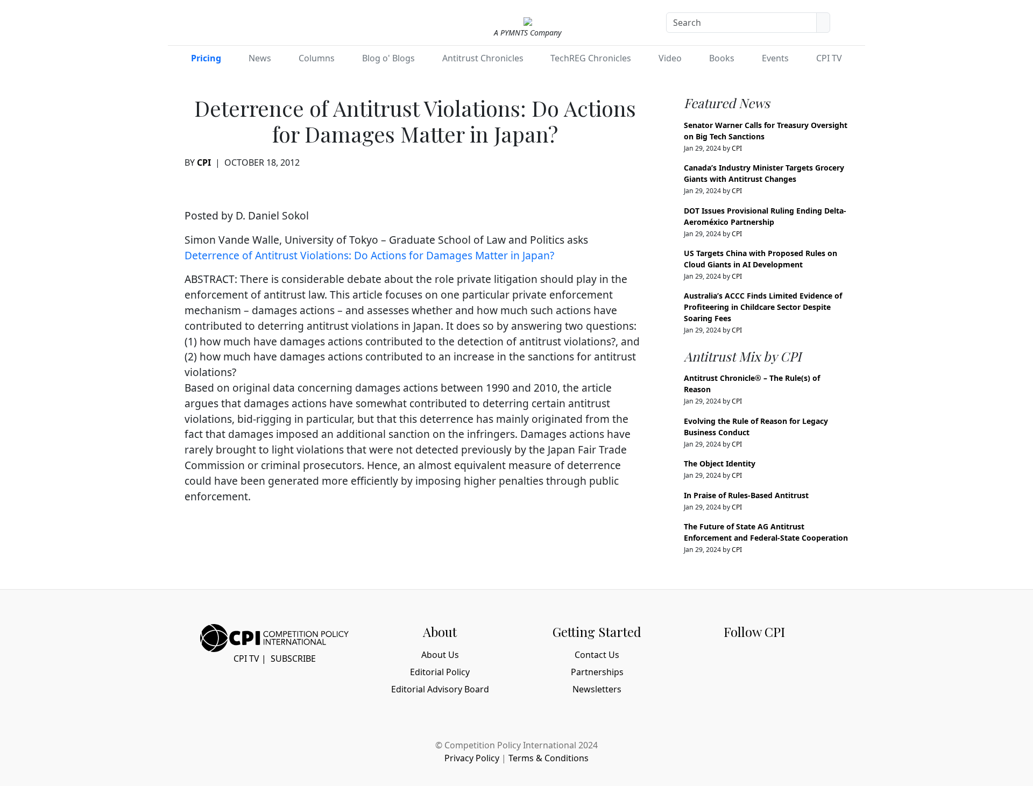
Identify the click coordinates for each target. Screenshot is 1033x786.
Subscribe (293, 658)
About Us (440, 655)
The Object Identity (719, 463)
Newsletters (596, 689)
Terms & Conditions (548, 758)
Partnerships (597, 672)
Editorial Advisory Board (440, 689)
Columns (317, 58)
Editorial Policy (440, 672)
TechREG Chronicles (590, 58)
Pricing (206, 58)
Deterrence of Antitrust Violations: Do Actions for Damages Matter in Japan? (369, 255)
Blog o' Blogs (388, 58)
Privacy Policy (471, 758)
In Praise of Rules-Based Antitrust (746, 495)
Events (775, 58)
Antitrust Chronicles (482, 58)
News (260, 58)
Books (721, 58)
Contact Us (597, 655)
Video (670, 58)
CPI (204, 162)
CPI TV (829, 58)
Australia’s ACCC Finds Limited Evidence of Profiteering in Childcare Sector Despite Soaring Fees (763, 307)
